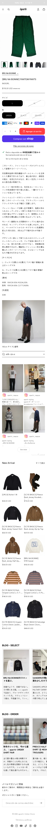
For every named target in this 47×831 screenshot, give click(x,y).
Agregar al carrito (33, 131)
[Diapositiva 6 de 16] (38, 65)
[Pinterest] (35, 825)
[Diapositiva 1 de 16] (4, 65)
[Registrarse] (41, 803)
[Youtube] (21, 825)
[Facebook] (12, 825)
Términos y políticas (24, 819)
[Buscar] (8, 9)
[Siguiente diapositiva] (42, 676)
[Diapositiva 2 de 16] (11, 65)
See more (23, 450)
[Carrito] (44, 9)
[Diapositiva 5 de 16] (31, 65)
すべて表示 (40, 463)
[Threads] (30, 825)
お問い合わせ (10, 354)
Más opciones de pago (23, 145)
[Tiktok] (25, 825)
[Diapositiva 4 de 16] (25, 65)
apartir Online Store (26, 814)
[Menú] (3, 9)
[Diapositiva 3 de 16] (18, 65)
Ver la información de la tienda (17, 158)
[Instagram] (16, 825)
